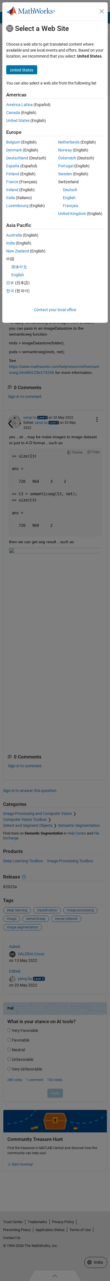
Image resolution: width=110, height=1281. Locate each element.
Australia (14, 235)
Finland (12, 174)
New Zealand (17, 251)
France (12, 182)
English (69, 197)
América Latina (19, 104)
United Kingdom (72, 213)
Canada (13, 112)
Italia (10, 197)
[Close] (102, 11)
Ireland (12, 189)
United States (18, 120)
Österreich (67, 158)
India (10, 243)
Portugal (65, 166)
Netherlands (69, 142)
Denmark (14, 150)
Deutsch (70, 189)
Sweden (65, 174)
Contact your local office (55, 309)
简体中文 (19, 267)
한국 (10, 290)
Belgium (13, 142)
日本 (10, 283)
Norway (65, 150)
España (12, 166)
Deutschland (17, 158)
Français (70, 205)
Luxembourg (17, 205)
